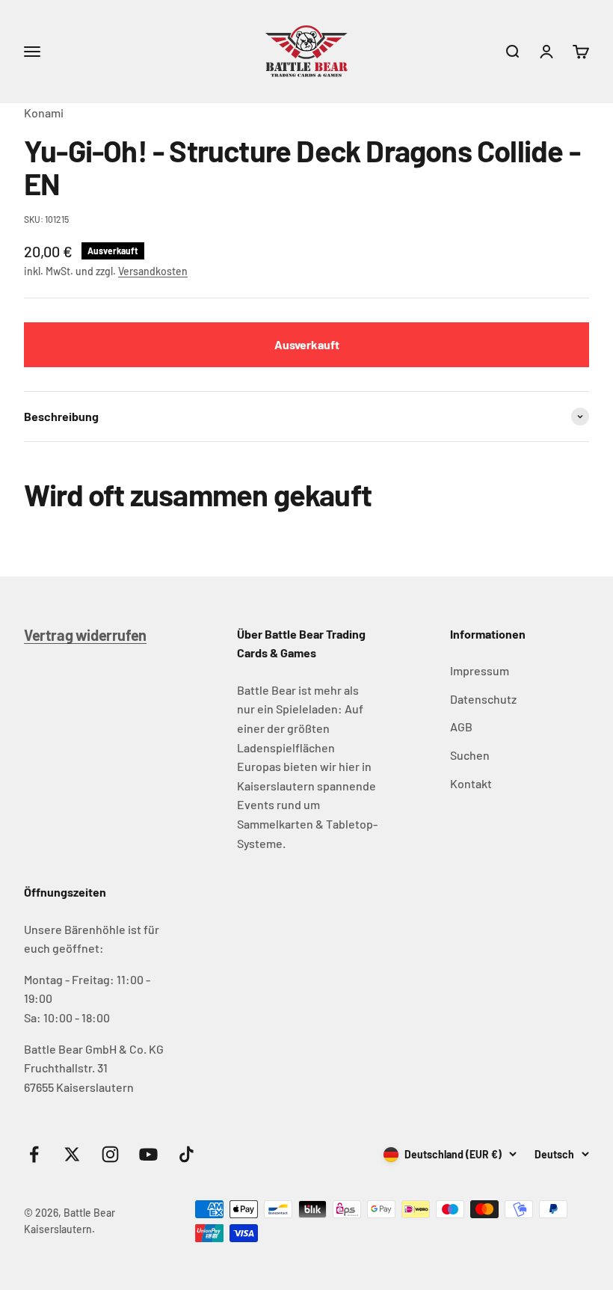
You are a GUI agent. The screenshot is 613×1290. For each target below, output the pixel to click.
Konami (44, 112)
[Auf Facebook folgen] (34, 1154)
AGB (461, 726)
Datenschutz (483, 699)
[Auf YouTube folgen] (148, 1154)
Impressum (479, 670)
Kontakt (471, 783)
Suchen (470, 755)
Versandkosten (153, 271)
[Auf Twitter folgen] (72, 1154)
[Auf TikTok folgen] (186, 1154)
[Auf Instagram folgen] (110, 1154)
